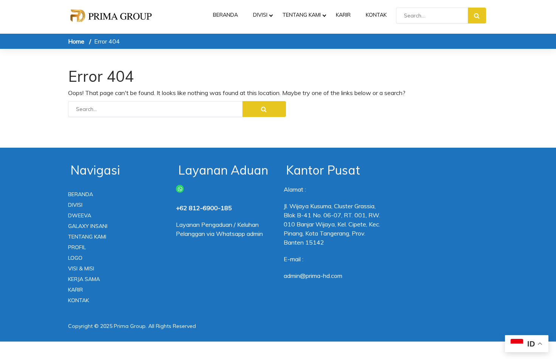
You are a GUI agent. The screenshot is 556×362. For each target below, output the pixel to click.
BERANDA (225, 14)
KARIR (343, 14)
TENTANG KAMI (302, 14)
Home (76, 41)
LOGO (75, 257)
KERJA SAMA (84, 279)
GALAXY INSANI (87, 226)
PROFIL (77, 247)
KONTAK (376, 14)
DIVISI (260, 14)
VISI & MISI (81, 268)
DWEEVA (79, 215)
